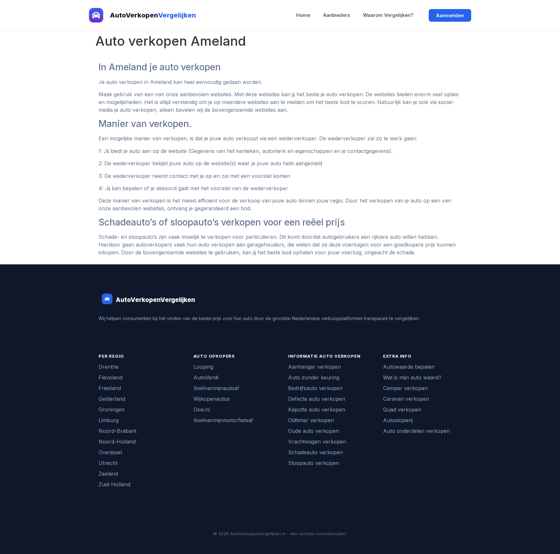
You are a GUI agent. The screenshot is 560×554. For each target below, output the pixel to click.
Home (303, 15)
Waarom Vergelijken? (388, 15)
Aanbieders (336, 15)
